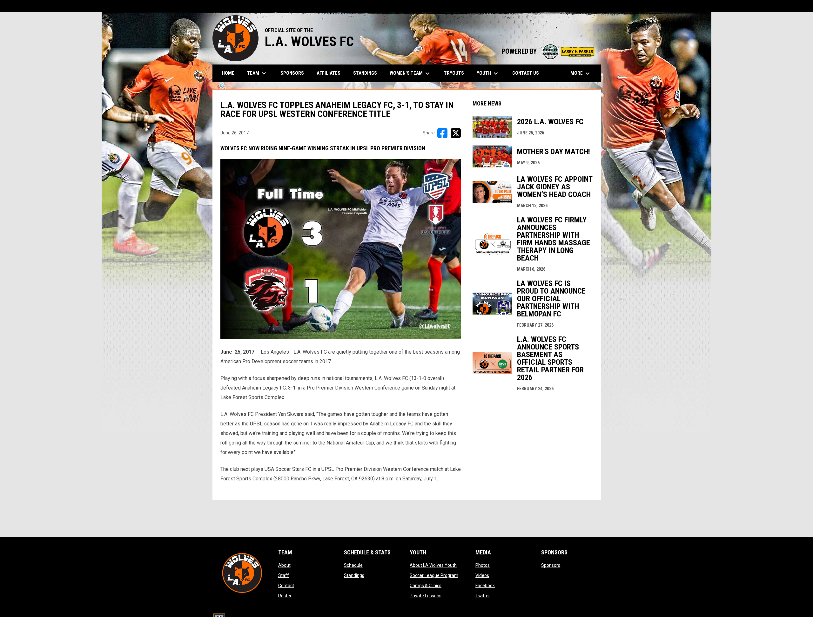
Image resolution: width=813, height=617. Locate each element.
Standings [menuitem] (365, 73)
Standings (354, 575)
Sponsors (550, 565)
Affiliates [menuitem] (328, 73)
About (284, 565)
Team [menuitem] (257, 73)
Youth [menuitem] (488, 73)
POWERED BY (548, 51)
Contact (286, 585)
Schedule (353, 565)
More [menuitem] (580, 73)
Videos (482, 575)
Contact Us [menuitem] (525, 73)
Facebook (485, 585)
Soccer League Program (434, 575)
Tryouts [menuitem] (454, 73)
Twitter (482, 595)
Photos (482, 565)
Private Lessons (425, 595)
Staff (283, 575)
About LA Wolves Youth (433, 565)
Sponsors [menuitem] (292, 73)
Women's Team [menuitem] (410, 73)
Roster (285, 595)
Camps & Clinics (425, 585)
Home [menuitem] (228, 73)
